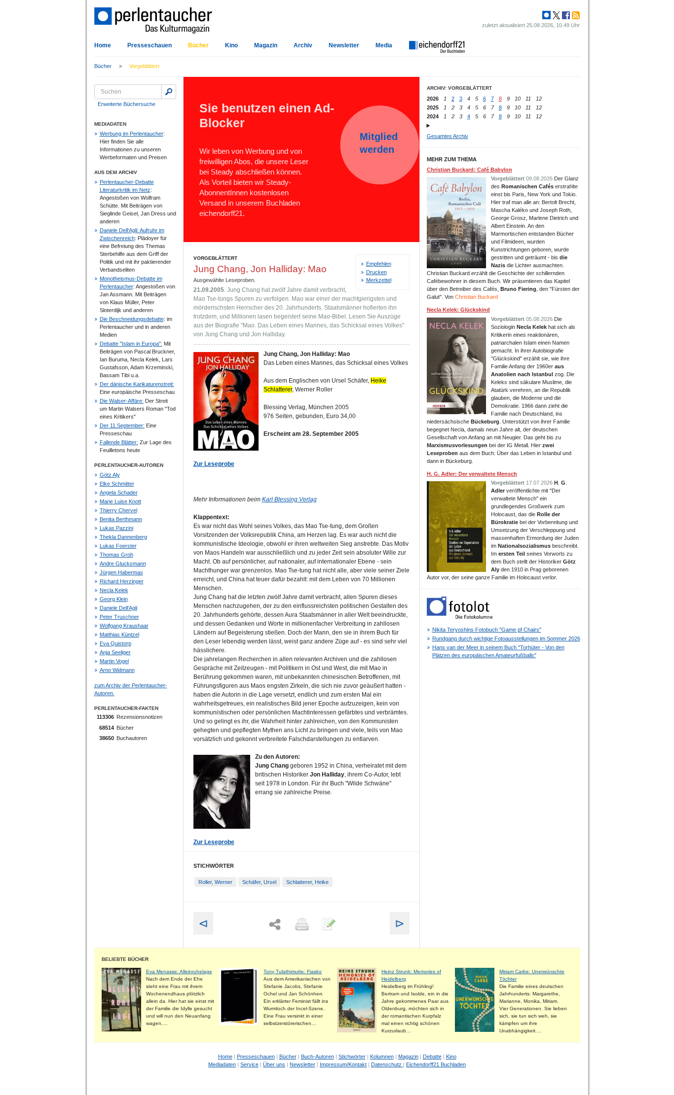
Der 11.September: (122, 425)
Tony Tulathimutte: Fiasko (292, 971)
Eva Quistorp (115, 643)
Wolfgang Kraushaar (124, 626)
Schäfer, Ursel (259, 882)
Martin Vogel (114, 661)
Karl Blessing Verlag (289, 499)
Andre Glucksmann (123, 563)
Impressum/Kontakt (343, 1064)
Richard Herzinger (122, 581)
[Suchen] (168, 91)
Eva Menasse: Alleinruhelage (179, 971)
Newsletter (344, 45)
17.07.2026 (539, 483)
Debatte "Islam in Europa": (131, 344)
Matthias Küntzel (119, 634)
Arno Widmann (117, 670)
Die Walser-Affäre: (122, 401)
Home (102, 45)
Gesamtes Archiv (447, 136)
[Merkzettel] (327, 925)
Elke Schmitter (117, 484)
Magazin (265, 45)
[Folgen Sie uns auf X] (556, 15)
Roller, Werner (215, 882)
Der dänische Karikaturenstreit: (137, 384)
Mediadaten (222, 1064)
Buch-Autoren (317, 1057)
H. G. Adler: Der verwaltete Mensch (472, 474)
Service (249, 1064)
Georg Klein (114, 599)
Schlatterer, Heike (307, 882)
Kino (231, 45)
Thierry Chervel (118, 510)
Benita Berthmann (121, 519)
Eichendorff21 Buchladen (436, 1064)
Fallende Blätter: (119, 442)
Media (383, 45)
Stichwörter (352, 1057)
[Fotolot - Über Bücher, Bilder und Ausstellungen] (459, 617)
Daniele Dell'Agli (118, 608)
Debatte (432, 1057)
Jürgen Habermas (121, 572)
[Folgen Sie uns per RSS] (575, 15)
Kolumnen (382, 1057)
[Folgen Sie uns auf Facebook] (565, 15)
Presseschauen (149, 45)
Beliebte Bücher (125, 959)
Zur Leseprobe (213, 842)
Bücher (198, 45)
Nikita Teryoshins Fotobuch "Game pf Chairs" (486, 630)
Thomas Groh (116, 555)
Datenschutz (387, 1064)
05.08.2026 (539, 319)
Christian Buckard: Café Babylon (469, 170)
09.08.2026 (539, 178)
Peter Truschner (119, 617)
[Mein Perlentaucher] (546, 15)
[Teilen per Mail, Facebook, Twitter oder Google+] (275, 924)
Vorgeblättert (144, 66)
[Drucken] (301, 925)
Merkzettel (378, 280)
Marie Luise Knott (120, 501)
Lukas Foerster (118, 546)
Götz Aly (110, 475)
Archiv (303, 45)
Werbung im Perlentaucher (131, 134)
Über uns (274, 1064)
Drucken (376, 272)
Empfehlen (378, 264)
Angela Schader (119, 492)
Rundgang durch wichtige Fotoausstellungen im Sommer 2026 (506, 638)
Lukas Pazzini (116, 528)
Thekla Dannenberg (123, 537)
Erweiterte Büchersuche (126, 104)
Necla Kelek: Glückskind (458, 310)
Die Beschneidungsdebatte (132, 319)
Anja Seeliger (115, 652)
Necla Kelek (114, 590)
